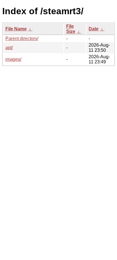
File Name (16, 28)
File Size (70, 29)
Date (94, 28)
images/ (13, 59)
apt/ (9, 47)
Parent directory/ (21, 38)
